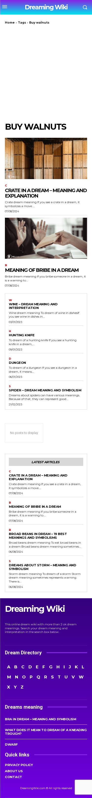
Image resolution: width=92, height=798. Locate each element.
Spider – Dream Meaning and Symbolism (45, 390)
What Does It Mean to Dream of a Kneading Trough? (46, 732)
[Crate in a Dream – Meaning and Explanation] (46, 158)
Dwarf (11, 744)
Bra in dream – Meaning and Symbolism (40, 719)
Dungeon (17, 363)
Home (10, 22)
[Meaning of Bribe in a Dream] (46, 238)
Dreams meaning (24, 707)
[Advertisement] (46, 73)
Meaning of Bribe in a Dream (42, 270)
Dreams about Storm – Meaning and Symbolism (42, 567)
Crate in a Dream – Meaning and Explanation (46, 193)
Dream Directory (23, 653)
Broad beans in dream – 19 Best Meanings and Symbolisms (38, 535)
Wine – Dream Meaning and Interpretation (33, 306)
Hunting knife (22, 335)
